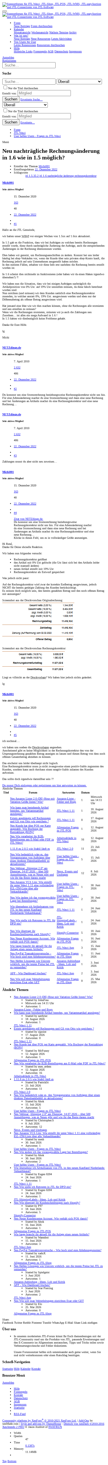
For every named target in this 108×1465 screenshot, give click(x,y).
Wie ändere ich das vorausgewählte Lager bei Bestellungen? (33, 899)
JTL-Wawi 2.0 (65, 848)
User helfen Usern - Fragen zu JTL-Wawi (68, 859)
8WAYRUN (55, 1426)
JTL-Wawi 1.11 (66, 810)
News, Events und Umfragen (67, 873)
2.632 (17, 367)
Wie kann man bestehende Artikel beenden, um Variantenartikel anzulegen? (29, 810)
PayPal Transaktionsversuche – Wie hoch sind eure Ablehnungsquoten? (33, 955)
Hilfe (17, 1368)
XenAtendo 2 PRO (13, 1426)
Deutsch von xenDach (84, 1423)
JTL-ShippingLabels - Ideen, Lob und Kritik (67, 922)
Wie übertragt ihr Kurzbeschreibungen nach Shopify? (30, 932)
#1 (15, 223)
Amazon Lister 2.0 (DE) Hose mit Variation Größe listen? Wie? (32, 800)
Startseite (7, 1368)
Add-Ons (84, 1420)
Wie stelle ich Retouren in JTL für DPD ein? (42, 1186)
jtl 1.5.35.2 (32, 175)
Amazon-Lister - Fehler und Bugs (66, 800)
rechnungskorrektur (85, 175)
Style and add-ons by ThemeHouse (41, 1423)
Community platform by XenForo (39, 1420)
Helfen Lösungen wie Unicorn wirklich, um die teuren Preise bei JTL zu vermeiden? (32, 964)
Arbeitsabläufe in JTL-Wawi (66, 839)
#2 (15, 388)
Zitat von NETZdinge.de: (28, 518)
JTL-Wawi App (65, 947)
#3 (15, 455)
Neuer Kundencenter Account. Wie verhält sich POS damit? (32, 940)
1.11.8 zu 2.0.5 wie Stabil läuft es (30, 848)
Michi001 (44, 166)
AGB (17, 1401)
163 (16, 202)
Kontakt (36, 1368)
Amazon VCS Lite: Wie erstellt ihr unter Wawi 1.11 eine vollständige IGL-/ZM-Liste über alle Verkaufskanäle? (32, 886)
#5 (15, 735)
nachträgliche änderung (61, 175)
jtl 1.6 (43, 175)
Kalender (25, 1368)
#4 (15, 512)
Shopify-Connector (68, 932)
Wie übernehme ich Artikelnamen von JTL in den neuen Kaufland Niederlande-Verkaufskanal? (32, 909)
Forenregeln (20, 1391)
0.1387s (30, 1445)
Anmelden (8, 1382)
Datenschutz (21, 1398)
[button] (4, 11)
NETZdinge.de (11, 347)
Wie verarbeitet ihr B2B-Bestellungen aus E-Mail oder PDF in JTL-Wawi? (32, 839)
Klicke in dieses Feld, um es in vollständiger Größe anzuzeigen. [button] (51, 537)
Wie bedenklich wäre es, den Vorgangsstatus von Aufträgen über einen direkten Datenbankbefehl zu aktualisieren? (30, 859)
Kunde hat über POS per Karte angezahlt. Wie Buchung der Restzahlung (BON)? (30, 829)
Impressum (20, 1404)
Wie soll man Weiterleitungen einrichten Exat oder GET (30, 980)
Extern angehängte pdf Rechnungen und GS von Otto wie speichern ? (30, 820)
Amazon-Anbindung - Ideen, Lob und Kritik (68, 964)
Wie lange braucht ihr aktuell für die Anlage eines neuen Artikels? (31, 947)
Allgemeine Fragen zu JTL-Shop (68, 955)
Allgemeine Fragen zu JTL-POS (68, 829)
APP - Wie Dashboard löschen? (28, 973)
